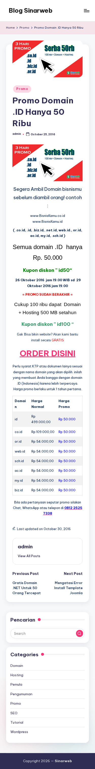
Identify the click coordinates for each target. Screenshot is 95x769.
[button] (29, 556)
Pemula (16, 684)
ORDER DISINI (47, 353)
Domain (16, 665)
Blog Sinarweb (30, 10)
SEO (13, 713)
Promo (22, 89)
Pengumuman (21, 694)
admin (25, 546)
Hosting (16, 675)
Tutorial (16, 722)
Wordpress (19, 731)
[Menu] (86, 10)
